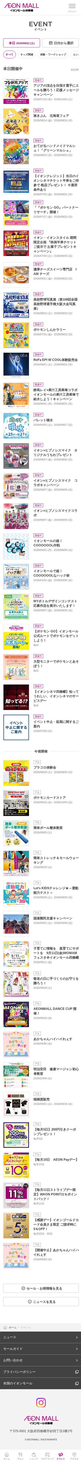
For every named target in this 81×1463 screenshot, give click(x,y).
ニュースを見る (44, 1302)
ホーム (13, 1327)
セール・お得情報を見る (44, 1288)
